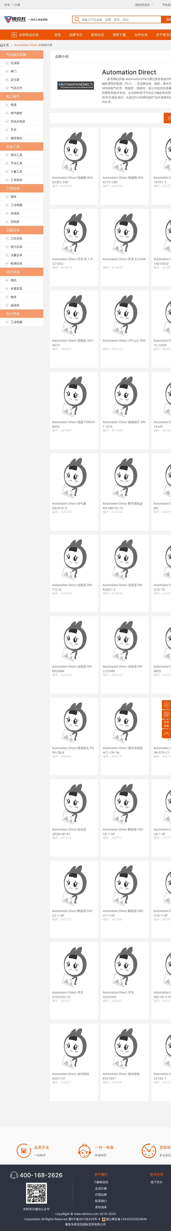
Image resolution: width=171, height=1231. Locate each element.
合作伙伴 (141, 35)
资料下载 (119, 35)
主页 (6, 45)
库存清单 (101, 1207)
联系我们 (101, 1201)
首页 (57, 35)
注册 (17, 4)
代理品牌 (101, 1194)
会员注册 (101, 1188)
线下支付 (156, 1182)
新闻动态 (97, 35)
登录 (7, 4)
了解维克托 (101, 1182)
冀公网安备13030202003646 (126, 1219)
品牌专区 (76, 35)
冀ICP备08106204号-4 (84, 1219)
